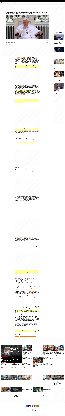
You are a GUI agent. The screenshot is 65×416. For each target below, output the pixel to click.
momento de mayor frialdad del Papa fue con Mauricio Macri (23, 246)
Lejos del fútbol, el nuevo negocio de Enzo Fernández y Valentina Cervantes (27, 359)
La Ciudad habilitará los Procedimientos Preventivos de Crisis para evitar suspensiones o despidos (59, 67)
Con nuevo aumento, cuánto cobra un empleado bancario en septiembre (6, 395)
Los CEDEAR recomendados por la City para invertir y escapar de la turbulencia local (48, 395)
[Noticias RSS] (36, 406)
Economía (20, 2)
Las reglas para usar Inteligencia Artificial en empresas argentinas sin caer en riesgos (48, 383)
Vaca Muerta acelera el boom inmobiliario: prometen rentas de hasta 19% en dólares (9, 359)
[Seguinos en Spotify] (38, 406)
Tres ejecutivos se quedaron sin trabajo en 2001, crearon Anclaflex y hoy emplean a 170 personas (59, 383)
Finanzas (27, 2)
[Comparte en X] (8, 42)
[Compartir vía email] (14, 42)
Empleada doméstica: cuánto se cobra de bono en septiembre (27, 353)
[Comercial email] (35, 410)
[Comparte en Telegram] (12, 42)
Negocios (38, 2)
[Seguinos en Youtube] (34, 406)
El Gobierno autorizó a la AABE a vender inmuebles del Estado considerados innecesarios (59, 91)
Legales (35, 2)
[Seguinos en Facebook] (27, 406)
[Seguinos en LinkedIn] (32, 406)
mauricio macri (22, 336)
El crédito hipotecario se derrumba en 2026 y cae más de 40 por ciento (59, 353)
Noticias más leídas (4, 343)
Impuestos (31, 2)
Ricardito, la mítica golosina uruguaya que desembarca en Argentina (37, 365)
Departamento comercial (36, 409)
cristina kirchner (17, 336)
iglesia (30, 336)
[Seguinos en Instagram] (31, 406)
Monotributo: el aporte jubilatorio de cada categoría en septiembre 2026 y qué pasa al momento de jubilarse (16, 395)
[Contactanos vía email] (27, 410)
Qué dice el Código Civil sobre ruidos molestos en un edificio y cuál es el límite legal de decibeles (27, 395)
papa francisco (34, 336)
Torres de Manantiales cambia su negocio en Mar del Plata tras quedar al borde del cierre (5, 365)
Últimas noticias (16, 2)
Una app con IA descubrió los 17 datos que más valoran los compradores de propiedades (47, 388)
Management (49, 2)
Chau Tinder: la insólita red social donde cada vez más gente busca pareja (5, 383)
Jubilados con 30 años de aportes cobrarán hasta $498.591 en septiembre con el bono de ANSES (27, 388)
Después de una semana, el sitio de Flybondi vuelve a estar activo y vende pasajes (48, 365)
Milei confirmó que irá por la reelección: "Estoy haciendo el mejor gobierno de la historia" (58, 55)
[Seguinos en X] (29, 406)
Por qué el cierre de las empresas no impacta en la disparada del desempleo (16, 383)
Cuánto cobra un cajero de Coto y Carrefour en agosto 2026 (48, 353)
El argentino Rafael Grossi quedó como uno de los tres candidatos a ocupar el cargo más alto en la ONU (58, 79)
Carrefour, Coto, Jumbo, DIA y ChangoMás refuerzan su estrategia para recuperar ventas (16, 365)
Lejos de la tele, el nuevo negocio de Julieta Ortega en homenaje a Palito (26, 365)
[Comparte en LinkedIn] (11, 42)
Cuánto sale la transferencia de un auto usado (27, 382)
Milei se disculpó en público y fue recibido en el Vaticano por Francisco (29, 322)
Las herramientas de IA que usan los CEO (38, 394)
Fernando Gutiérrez (9, 44)
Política (24, 2)
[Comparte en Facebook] (6, 42)
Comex (45, 2)
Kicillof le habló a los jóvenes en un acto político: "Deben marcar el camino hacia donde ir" (59, 42)
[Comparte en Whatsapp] (9, 42)
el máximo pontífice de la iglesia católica (22, 57)
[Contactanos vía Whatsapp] (29, 410)
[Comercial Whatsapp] (37, 410)
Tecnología (42, 2)
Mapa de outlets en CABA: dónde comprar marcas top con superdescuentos (48, 359)
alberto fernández (26, 336)
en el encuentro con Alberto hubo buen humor (31, 291)
